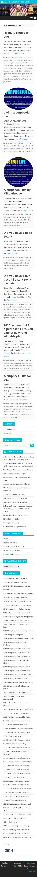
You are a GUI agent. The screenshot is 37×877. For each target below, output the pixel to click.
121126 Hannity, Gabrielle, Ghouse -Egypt (17, 605)
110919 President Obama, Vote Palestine (17, 721)
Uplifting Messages (16, 60)
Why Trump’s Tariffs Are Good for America (18, 470)
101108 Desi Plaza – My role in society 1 (16, 773)
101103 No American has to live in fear (16, 785)
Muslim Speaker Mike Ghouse (13, 412)
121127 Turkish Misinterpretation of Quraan (18, 594)
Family (15, 406)
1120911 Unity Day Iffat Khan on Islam (16, 713)
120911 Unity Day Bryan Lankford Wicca (16, 671)
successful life (13, 76)
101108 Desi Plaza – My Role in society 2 (16, 769)
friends (20, 406)
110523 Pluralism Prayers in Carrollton (16, 732)
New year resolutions (17, 366)
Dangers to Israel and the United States (16, 484)
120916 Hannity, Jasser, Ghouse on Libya (17, 620)
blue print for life (9, 217)
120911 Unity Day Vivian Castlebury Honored (18, 631)
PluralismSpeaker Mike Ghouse (14, 414)
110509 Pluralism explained (12, 736)
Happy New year (15, 66)
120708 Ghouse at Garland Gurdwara (15, 692)
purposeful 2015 (15, 318)
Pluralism (21, 149)
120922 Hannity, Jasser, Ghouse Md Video (17, 613)
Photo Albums (8, 433)
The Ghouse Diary (11, 143)
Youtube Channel (9, 429)
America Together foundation (13, 307)
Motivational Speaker (23, 220)
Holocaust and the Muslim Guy (13, 546)
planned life (14, 149)
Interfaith (19, 217)
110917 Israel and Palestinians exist (15, 725)
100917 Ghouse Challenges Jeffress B (16, 792)
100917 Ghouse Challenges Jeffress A (16, 796)
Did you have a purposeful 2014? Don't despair (17, 279)
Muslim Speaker (8, 223)
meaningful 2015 (9, 312)
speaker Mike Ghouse (13, 151)
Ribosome (29, 863)
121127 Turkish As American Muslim (15, 597)
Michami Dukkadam (10, 543)
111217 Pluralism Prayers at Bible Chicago (17, 717)
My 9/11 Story (7, 539)
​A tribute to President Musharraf (14, 494)
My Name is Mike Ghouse (12, 550)
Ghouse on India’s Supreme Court (14, 527)
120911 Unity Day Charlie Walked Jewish (16, 667)
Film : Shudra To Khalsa (11, 519)
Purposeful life (24, 71)
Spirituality (10, 417)
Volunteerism (19, 417)
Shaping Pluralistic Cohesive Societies (16, 515)
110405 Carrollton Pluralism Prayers (15, 744)
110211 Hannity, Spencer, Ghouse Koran (16, 758)
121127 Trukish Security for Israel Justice (17, 601)
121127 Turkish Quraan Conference (15, 582)
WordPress (31, 872)
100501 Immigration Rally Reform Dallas (17, 814)
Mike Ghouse (18, 68)
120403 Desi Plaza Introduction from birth (18, 709)
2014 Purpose (8, 363)
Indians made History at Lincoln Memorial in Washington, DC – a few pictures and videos (17, 508)
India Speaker (11, 310)
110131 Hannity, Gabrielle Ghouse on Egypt (17, 762)
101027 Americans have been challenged (17, 789)
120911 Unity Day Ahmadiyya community (17, 674)
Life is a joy (20, 260)
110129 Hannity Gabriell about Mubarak (16, 766)
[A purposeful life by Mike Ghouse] (18, 172)
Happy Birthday (17, 58)
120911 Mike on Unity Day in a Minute (16, 678)
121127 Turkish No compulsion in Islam (16, 586)
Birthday (8, 58)
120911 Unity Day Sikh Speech (13, 635)
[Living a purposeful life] (18, 99)
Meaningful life (8, 146)
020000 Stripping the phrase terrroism (17, 833)
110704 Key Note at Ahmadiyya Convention (18, 728)
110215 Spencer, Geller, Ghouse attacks (16, 748)
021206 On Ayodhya (10, 822)
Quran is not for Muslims (12, 554)
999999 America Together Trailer (15, 578)
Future (26, 406)
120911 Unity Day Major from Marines (16, 653)
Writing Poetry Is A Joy (11, 523)
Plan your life (14, 71)
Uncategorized (23, 143)
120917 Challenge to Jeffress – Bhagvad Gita (18, 617)
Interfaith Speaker (9, 260)
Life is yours (25, 66)
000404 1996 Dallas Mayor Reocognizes (17, 837)
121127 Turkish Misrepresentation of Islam (18, 590)
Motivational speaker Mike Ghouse (18, 263)
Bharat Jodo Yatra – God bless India (15, 498)
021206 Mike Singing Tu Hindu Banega (16, 826)
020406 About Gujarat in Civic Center (16, 830)
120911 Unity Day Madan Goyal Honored (16, 656)
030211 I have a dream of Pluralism (15, 818)
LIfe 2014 (6, 366)
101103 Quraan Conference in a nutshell (16, 781)
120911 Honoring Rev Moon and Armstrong (18, 682)
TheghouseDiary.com (15, 79)
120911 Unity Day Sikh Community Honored (18, 638)
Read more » (19, 53)
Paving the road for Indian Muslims (15, 502)
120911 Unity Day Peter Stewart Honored (17, 649)
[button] (31, 18)
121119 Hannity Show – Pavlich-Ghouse (16, 609)
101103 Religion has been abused (14, 777)
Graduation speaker (19, 63)
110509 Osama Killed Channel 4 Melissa (16, 740)
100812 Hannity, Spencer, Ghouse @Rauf (17, 804)
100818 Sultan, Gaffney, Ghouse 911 (15, 800)
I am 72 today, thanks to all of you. (14, 474)
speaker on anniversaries (12, 74)
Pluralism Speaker (21, 223)
